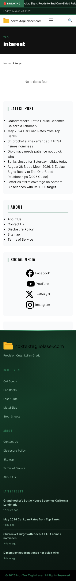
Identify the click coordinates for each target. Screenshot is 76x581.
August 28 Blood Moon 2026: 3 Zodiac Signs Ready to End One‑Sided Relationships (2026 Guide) (36, 172)
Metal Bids (10, 407)
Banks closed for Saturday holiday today (37, 161)
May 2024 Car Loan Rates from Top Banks (31, 519)
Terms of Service (20, 239)
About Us (14, 219)
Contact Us (16, 224)
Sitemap (14, 234)
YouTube (42, 284)
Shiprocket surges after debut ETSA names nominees (32, 535)
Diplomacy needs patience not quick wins (31, 552)
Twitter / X (42, 294)
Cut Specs (10, 381)
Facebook (42, 273)
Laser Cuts (10, 399)
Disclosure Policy (21, 229)
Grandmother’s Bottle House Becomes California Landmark (35, 502)
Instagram (42, 305)
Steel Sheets (11, 416)
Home (7, 63)
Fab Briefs (10, 390)
